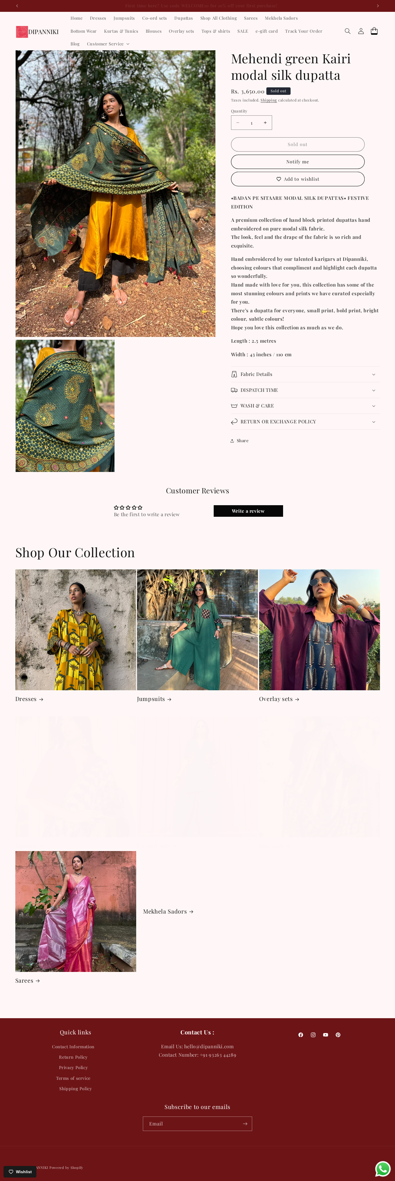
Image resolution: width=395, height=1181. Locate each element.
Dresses (26, 698)
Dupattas (271, 845)
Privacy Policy (73, 1067)
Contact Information (73, 1046)
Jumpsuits (151, 698)
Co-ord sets (153, 845)
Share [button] (243, 440)
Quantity (239, 110)
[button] (107, 43)
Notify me (297, 161)
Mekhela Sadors (165, 911)
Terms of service (73, 1078)
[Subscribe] (245, 1124)
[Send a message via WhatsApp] (383, 1169)
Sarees (24, 980)
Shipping (269, 99)
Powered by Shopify (66, 1167)
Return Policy (73, 1057)
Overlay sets (276, 698)
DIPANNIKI (38, 1167)
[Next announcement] (378, 6)
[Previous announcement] (17, 6)
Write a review (248, 511)
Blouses (26, 845)
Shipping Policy (75, 1088)
